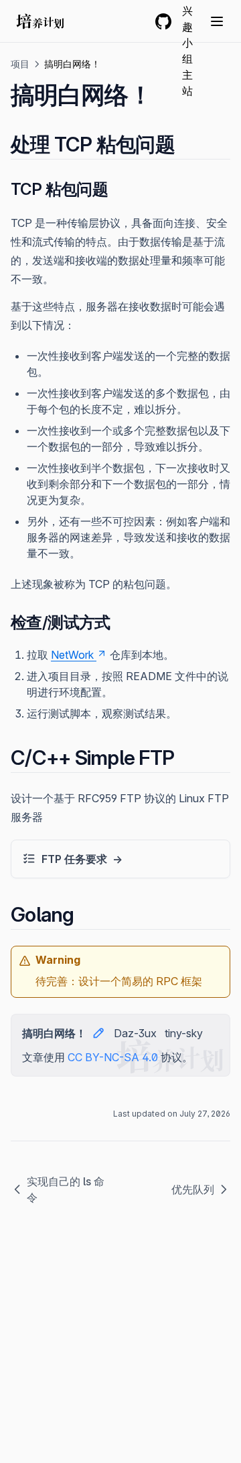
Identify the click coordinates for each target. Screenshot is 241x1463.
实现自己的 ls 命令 (65, 1189)
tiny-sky (184, 1033)
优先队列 (192, 1189)
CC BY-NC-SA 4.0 (113, 1057)
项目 (20, 63)
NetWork (72, 654)
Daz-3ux (135, 1033)
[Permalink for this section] (186, 144)
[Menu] (217, 21)
